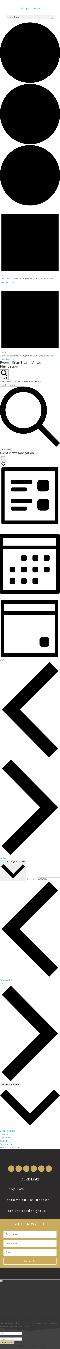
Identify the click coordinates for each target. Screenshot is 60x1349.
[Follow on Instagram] (41, 1168)
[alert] (30, 245)
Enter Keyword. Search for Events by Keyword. (21, 381)
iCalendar (4, 1134)
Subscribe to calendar (10, 1084)
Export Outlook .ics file (10, 1147)
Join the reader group (26, 1211)
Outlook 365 (5, 1137)
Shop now (15, 1189)
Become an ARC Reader (28, 1200)
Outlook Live (5, 1141)
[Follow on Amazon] (11, 1168)
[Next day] (30, 855)
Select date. (32, 879)
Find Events (6, 449)
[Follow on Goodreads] (34, 1168)
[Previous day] (30, 757)
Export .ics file (6, 1144)
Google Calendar (7, 1130)
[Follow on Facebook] (18, 1168)
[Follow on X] (49, 1168)
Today (3, 858)
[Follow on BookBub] (26, 1168)
